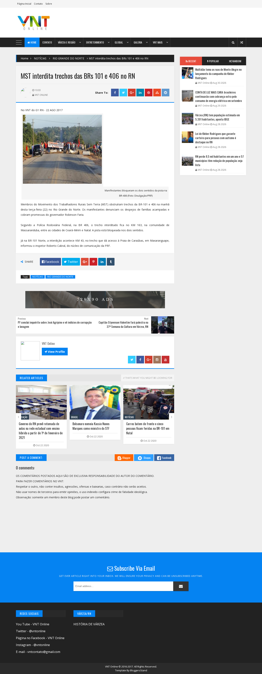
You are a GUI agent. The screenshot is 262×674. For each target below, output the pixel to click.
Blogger (126, 458)
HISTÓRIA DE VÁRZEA (89, 624)
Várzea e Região (66, 42)
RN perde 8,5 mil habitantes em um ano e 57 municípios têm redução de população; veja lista (219, 160)
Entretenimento (95, 42)
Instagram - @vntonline (33, 645)
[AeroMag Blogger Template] (49, 22)
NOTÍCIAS (40, 58)
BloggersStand (138, 670)
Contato (38, 3)
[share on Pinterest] (148, 92)
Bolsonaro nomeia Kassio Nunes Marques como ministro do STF (91, 426)
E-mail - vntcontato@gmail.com (38, 652)
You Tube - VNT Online (32, 624)
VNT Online (112, 666)
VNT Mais (157, 42)
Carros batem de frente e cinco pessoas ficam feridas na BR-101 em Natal (147, 428)
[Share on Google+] (132, 92)
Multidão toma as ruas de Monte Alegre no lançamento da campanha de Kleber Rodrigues (218, 73)
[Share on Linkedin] (140, 92)
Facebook (166, 458)
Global (119, 42)
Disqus (147, 458)
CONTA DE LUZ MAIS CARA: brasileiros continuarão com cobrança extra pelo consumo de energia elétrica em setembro (218, 96)
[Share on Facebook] (115, 92)
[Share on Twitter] (123, 92)
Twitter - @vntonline (30, 631)
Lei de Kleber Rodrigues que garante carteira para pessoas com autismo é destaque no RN (215, 137)
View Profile (55, 351)
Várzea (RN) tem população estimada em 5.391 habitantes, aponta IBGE (217, 117)
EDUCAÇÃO (22, 417)
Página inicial (24, 3)
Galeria (138, 42)
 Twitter (71, 261)
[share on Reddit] (165, 92)
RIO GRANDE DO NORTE (68, 58)
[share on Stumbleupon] (157, 92)
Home (33, 42)
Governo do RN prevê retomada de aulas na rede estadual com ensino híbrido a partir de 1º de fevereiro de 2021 (41, 430)
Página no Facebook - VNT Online (40, 638)
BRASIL (74, 417)
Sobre (48, 3)
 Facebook (50, 261)
